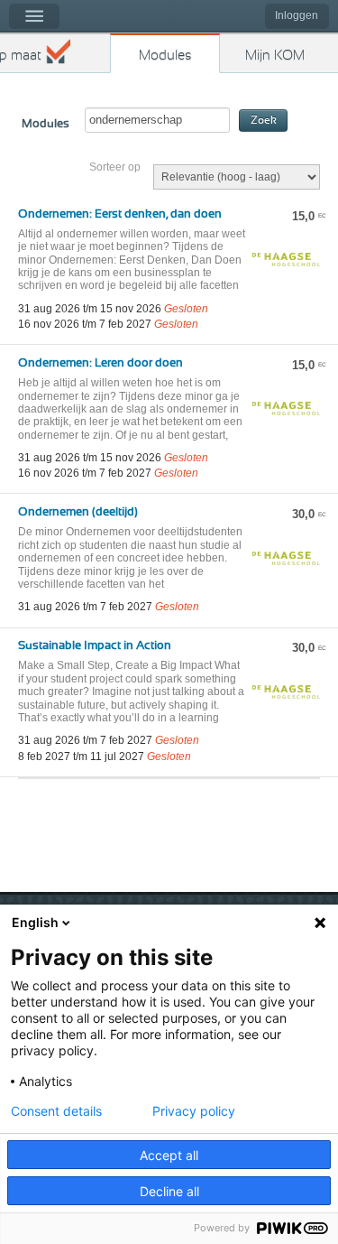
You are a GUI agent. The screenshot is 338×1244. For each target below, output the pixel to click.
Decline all (169, 1191)
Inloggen (296, 15)
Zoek (264, 120)
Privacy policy (193, 1111)
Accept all (169, 1155)
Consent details (56, 1111)
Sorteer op (115, 167)
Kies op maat (20, 55)
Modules (165, 55)
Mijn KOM (275, 55)
